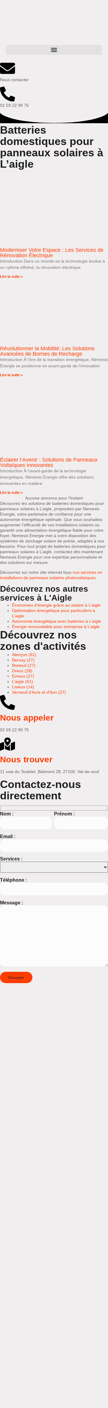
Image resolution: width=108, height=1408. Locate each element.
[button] (54, 50)
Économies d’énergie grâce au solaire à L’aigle (56, 605)
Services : (11, 858)
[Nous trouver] (7, 744)
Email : (7, 836)
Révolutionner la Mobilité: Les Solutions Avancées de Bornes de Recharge (47, 351)
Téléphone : (13, 880)
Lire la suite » (11, 276)
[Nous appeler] (7, 702)
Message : (11, 902)
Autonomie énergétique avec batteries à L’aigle (56, 621)
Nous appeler (27, 717)
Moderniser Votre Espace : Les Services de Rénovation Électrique (52, 252)
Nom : (7, 813)
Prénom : (64, 813)
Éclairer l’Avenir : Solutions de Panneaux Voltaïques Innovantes (49, 462)
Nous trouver (26, 759)
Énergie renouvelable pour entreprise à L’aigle (56, 626)
